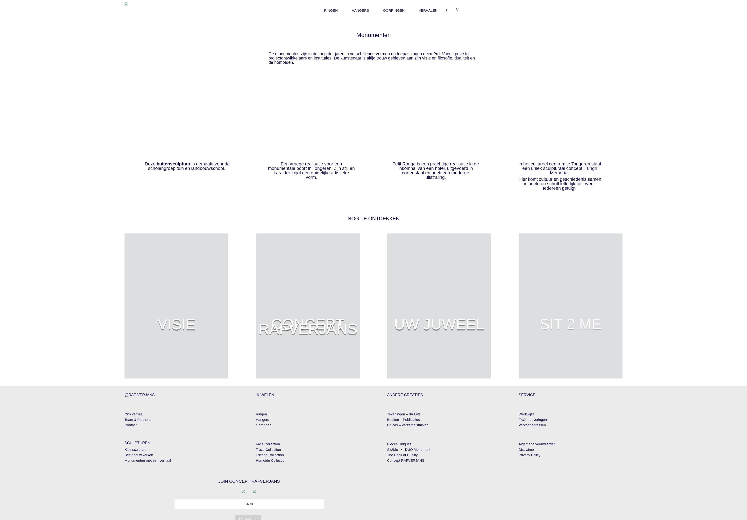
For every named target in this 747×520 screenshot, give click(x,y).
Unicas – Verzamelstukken (407, 425)
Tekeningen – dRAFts (404, 414)
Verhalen (428, 10)
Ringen (331, 10)
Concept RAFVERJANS (405, 460)
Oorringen (394, 10)
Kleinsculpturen (136, 450)
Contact (130, 425)
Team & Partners (137, 420)
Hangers (360, 10)
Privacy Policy (529, 455)
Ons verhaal (133, 414)
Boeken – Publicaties (403, 420)
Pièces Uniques (399, 444)
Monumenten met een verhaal (147, 460)
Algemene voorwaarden (537, 444)
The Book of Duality (402, 455)
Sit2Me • (396, 450)
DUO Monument (417, 450)
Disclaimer (527, 450)
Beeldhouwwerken (138, 455)
